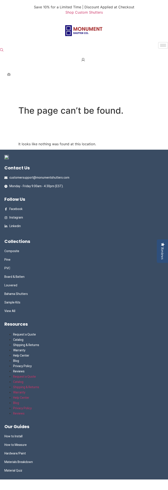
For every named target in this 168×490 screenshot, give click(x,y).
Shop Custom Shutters (84, 12)
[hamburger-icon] (163, 45)
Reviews (18, 371)
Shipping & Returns (26, 345)
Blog (16, 361)
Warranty (19, 350)
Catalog (18, 339)
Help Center (21, 355)
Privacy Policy (22, 366)
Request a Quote (24, 334)
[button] (2, 50)
